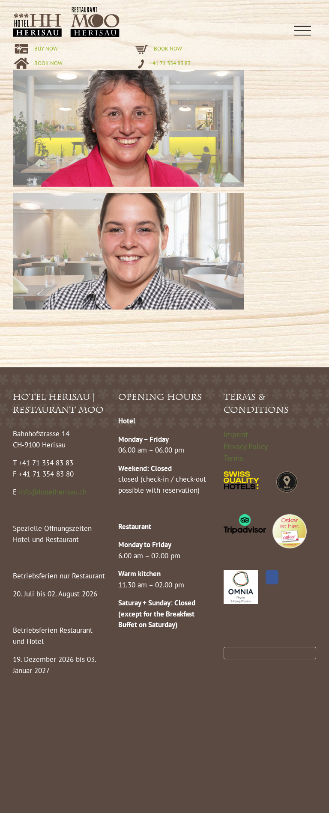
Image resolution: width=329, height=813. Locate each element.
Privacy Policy (246, 446)
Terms (233, 458)
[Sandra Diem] (128, 75)
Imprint (236, 434)
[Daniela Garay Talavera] (128, 198)
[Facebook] (272, 577)
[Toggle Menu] (302, 31)
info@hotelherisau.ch (54, 492)
